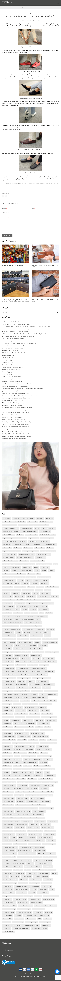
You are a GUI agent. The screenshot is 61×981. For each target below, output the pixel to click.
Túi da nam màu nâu (8, 717)
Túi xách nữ (22, 817)
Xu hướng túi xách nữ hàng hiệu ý (20, 928)
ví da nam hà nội (31, 873)
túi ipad (35, 743)
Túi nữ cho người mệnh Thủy (44, 756)
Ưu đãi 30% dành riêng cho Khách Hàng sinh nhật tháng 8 (15, 426)
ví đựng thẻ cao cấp (43, 892)
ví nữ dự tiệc (6, 925)
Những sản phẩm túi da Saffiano (10, 625)
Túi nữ (17, 756)
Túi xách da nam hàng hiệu (39, 782)
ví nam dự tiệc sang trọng (30, 915)
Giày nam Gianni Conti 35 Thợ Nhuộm (12, 129)
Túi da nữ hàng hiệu (30, 723)
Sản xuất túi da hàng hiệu (9, 642)
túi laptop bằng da (7, 746)
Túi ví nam (39, 772)
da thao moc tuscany (26, 570)
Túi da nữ (5, 720)
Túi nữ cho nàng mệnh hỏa (28, 756)
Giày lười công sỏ (7, 596)
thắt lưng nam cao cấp (22, 668)
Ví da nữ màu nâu (7, 886)
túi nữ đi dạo (27, 765)
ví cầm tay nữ (22, 857)
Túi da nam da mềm (7, 710)
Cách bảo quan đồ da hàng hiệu (10, 531)
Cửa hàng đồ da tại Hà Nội (43, 554)
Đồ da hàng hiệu (30, 577)
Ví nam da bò (38, 905)
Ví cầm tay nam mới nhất (9, 857)
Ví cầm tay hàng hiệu (38, 840)
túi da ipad (17, 704)
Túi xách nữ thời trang (8, 834)
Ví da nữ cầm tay (15, 876)
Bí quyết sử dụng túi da (26, 528)
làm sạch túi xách (29, 616)
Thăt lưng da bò (42, 645)
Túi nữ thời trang (18, 769)
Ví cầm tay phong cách (50, 857)
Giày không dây (26, 593)
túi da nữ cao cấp (16, 720)
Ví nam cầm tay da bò (34, 899)
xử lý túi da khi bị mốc (8, 931)
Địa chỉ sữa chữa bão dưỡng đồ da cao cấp (13, 577)
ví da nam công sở (7, 873)
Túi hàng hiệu (16, 743)
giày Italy (55, 25)
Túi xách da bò (27, 775)
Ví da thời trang (43, 889)
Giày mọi (25, 609)
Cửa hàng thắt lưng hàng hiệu (10, 564)
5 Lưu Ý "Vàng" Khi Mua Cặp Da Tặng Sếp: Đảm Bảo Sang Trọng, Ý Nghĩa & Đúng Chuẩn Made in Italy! (26, 326)
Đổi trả (31, 974)
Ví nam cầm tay (7, 899)
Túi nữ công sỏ (6, 759)
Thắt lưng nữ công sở (42, 681)
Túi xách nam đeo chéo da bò (37, 804)
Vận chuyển (23, 974)
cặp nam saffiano (39, 547)
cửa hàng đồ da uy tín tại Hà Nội (24, 557)
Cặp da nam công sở (8, 538)
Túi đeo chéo (6, 730)
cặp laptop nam (17, 544)
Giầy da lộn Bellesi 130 (7, 364)
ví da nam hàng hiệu (43, 873)
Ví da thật (34, 889)
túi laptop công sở (20, 746)
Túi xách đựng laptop (8, 791)
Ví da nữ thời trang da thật (22, 889)
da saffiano (5, 570)
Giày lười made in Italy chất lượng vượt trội (30, 47)
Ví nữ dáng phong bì (44, 922)
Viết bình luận (5, 218)
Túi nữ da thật (37, 759)
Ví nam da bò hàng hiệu (24, 909)
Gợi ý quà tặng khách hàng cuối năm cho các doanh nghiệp (16, 414)
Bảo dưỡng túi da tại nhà (45, 521)
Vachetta (13, 837)
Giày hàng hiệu (15, 593)
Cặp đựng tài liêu (33, 541)
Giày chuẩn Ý (34, 583)
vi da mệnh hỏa (48, 866)
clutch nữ (17, 551)
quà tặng (18, 632)
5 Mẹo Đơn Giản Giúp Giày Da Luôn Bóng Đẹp (13, 341)
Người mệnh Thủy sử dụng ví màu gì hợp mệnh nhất (14, 438)
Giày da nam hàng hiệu (52, 586)
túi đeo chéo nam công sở (37, 733)
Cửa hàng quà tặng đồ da (38, 560)
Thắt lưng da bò (6, 648)
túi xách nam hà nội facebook (23, 811)
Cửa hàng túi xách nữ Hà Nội (43, 564)
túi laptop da (31, 746)
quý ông (47, 635)
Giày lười (36, 593)
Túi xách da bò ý (37, 775)
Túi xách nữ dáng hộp (8, 824)
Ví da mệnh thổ (6, 870)
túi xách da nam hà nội (24, 782)
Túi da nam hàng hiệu (47, 713)
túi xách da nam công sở (9, 782)
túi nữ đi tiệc (47, 765)
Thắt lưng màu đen (20, 665)
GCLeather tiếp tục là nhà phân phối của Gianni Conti (14, 352)
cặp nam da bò (6, 547)
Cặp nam (27, 544)
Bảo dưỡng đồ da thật (20, 521)
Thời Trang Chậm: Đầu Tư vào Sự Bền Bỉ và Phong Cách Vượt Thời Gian (18, 336)
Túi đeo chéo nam (7, 733)
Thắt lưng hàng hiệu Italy (34, 661)
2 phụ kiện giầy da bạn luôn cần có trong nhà (12, 367)
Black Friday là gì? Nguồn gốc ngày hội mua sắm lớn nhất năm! (16, 398)
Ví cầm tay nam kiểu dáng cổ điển (26, 853)
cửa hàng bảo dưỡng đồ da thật (30, 551)
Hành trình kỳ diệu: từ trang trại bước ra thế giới (13, 348)
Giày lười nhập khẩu (32, 603)
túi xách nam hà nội (8, 811)
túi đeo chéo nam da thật (24, 736)
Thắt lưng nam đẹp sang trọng (10, 674)
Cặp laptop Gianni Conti (7, 357)
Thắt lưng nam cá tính (8, 668)
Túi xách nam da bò (45, 801)
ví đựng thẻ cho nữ (7, 896)
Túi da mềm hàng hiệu (45, 704)
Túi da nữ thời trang (19, 726)
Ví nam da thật (48, 912)
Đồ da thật (20, 580)
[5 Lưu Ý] (15, 283)
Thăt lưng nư (21, 681)
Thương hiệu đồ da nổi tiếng (22, 691)
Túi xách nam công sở (32, 801)
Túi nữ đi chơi (18, 765)
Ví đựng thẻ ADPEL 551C (7, 362)
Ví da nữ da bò (23, 879)
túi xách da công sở (49, 775)
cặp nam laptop (28, 547)
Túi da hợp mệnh (7, 704)
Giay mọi (17, 609)
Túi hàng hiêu (6, 743)
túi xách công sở (7, 775)
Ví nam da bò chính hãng (9, 909)
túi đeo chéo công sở (18, 730)
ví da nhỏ (54, 873)
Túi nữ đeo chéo (7, 765)
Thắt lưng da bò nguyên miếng (10, 652)
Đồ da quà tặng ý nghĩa (8, 580)
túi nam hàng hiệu (7, 756)
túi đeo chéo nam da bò (8, 736)
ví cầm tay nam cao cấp (20, 843)
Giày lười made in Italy (45, 599)
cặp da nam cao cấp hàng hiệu (47, 534)
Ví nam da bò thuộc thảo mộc (24, 912)
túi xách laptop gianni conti (37, 798)
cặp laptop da (6, 544)
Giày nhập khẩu (18, 612)
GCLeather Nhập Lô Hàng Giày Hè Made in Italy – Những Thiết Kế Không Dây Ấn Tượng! (22, 388)
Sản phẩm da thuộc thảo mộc (50, 639)
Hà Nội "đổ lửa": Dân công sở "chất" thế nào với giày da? (15, 331)
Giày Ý (26, 612)
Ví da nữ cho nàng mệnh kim (9, 879)
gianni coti (25, 583)
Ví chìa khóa (6, 860)
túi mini (38, 749)
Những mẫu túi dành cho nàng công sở (31, 619)
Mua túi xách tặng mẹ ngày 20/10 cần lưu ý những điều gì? (15, 412)
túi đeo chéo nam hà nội (9, 739)
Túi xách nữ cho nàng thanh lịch (10, 821)
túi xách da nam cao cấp (45, 778)
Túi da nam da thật (20, 710)
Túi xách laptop (19, 795)
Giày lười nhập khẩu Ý (8, 606)
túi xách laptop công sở (46, 795)
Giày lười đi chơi (42, 596)
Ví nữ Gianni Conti (17, 925)
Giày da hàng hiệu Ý (19, 586)
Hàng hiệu (34, 612)
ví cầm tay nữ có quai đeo (35, 857)
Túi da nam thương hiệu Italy (48, 717)
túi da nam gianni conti (21, 713)
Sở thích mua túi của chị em (25, 642)
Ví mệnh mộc (47, 896)
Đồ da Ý (28, 580)
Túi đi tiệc (43, 739)
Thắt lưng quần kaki (35, 687)
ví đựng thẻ (32, 892)
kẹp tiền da (48, 612)
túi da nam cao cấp (16, 707)
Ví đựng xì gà (19, 896)
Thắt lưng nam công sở (8, 671)
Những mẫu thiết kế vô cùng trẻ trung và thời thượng (30, 149)
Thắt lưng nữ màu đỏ (48, 684)
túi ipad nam (44, 743)
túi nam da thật (6, 752)
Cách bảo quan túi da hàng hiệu (29, 531)
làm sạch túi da (17, 616)
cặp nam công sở (37, 544)
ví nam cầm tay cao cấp (20, 899)
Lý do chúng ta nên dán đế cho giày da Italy (12, 391)
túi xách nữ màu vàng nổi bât (35, 830)
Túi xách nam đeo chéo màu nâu (29, 808)
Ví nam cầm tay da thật (48, 899)
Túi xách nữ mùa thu (50, 830)
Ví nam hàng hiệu (7, 918)
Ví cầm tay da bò (31, 837)
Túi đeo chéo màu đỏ (46, 730)
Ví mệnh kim (38, 896)
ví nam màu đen (18, 918)
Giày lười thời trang (21, 606)
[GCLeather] (7, 2)
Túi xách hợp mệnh (7, 795)
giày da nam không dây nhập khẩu (11, 590)
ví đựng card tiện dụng (8, 892)
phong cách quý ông (28, 629)
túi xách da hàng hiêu (8, 778)
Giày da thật (39, 590)
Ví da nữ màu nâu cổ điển (21, 886)
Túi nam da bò (47, 749)
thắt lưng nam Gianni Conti (27, 674)
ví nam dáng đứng (7, 915)
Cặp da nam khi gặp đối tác (9, 541)
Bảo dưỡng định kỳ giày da (8, 360)
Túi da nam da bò (42, 707)
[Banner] (30, 476)
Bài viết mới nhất (8, 317)
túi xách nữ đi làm (7, 827)
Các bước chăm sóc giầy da (8, 379)
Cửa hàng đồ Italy (24, 560)
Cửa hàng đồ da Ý (40, 557)
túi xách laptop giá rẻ (22, 798)
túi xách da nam (32, 778)
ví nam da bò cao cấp (50, 905)
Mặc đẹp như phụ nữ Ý (42, 616)
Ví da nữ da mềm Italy (35, 879)
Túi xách (47, 772)
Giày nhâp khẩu (7, 612)
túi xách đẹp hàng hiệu (18, 788)
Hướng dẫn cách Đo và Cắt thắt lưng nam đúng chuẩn (14, 402)
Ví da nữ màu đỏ (46, 883)
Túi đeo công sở (33, 739)
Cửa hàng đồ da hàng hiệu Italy (26, 554)
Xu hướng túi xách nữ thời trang (39, 928)
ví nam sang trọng (30, 918)
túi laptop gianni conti (43, 746)
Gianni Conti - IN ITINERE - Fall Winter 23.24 (12, 417)
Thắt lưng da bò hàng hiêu (20, 648)
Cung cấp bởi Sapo (41, 976)
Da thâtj (51, 570)
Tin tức (10, 7)
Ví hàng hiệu (28, 896)
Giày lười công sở (19, 596)
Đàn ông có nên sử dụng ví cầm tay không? (12, 431)
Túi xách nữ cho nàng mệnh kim (36, 817)
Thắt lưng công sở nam (21, 645)
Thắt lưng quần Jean (22, 687)
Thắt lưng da (33, 645)
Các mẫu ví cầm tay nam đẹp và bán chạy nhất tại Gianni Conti (16, 436)
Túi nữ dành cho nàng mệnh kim (10, 762)
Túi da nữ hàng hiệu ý (43, 723)
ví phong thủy (6, 928)
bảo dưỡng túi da (32, 521)
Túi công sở (33, 694)
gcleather (36, 580)
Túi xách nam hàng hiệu (8, 814)
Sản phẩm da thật (36, 639)
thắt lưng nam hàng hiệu (24, 678)
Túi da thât (39, 726)
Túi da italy (25, 704)
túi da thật (47, 726)
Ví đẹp (52, 889)
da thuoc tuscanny (20, 573)
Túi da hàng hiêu (25, 700)
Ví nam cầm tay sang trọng (25, 905)
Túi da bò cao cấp (52, 694)
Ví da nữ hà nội (23, 883)
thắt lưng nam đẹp (49, 671)
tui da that (30, 726)
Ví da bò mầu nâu (48, 860)
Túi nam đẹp (44, 752)
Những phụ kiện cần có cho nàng (32, 622)
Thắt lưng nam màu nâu (8, 681)
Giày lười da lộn (31, 596)
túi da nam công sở (29, 707)
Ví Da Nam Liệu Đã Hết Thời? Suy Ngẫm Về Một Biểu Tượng (16, 324)
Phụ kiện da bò (40, 629)
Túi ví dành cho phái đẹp (27, 772)
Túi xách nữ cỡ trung (26, 821)
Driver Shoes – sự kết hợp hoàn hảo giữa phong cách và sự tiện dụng (18, 383)
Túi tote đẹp (39, 769)
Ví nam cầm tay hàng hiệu (9, 905)
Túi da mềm (34, 704)
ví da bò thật (6, 863)
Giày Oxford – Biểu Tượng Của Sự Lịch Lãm (12, 350)
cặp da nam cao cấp (31, 534)
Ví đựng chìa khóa (22, 892)
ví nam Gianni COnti (44, 915)
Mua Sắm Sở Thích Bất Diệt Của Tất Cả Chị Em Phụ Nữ (14, 419)
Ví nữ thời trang (45, 925)
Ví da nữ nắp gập (35, 886)
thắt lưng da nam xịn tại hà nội (10, 658)
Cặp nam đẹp (17, 547)
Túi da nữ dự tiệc (18, 723)
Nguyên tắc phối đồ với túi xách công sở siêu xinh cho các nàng (16, 422)
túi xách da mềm (20, 778)
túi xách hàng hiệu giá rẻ (46, 791)
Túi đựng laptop (52, 739)
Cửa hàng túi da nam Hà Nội (27, 564)
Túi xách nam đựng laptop (46, 808)
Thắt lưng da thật (25, 658)
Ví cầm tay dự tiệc (26, 840)
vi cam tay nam (50, 840)
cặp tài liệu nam (7, 551)
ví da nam (27, 870)
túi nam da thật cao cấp (19, 752)
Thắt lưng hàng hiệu (20, 661)
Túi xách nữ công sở (39, 821)
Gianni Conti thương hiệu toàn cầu (11, 583)
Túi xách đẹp (6, 788)
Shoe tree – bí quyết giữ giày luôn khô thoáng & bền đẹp (15, 386)
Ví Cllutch (15, 860)
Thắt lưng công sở (7, 645)
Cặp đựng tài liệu (45, 541)
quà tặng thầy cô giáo (36, 635)
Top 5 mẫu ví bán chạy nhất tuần (10, 694)
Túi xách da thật (52, 782)
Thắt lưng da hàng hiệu (52, 652)
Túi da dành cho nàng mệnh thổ (39, 697)
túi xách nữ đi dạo (45, 824)
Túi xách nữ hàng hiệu (47, 827)
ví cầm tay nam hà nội (39, 850)
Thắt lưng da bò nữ (25, 652)
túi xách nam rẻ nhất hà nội (9, 817)
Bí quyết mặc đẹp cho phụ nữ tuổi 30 (39, 525)
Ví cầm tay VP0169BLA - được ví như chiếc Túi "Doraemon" (15, 433)
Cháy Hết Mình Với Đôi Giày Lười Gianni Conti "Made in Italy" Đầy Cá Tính (19, 343)
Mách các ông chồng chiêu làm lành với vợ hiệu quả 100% (15, 424)
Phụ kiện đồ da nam (7, 632)
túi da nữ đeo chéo (50, 720)
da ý (38, 573)
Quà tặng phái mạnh (22, 635)
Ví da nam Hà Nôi (20, 873)
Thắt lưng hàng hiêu (7, 661)
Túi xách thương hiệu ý (50, 834)
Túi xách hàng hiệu (33, 791)
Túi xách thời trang (21, 834)
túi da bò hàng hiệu (7, 697)
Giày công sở (44, 583)
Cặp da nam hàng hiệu (47, 538)
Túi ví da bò (5, 772)
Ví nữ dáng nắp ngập (31, 922)
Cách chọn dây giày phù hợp (8, 372)
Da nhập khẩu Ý (45, 567)
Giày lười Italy (20, 599)
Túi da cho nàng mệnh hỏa (22, 697)
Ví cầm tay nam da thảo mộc (10, 847)
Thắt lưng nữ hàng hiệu (21, 684)
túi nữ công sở (17, 759)
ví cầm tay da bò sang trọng (44, 837)
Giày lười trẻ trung (34, 606)
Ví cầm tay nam (7, 843)
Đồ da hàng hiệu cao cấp (44, 577)
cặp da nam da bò (21, 538)
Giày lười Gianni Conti (8, 599)
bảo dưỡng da (49, 518)
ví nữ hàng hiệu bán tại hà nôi (31, 925)
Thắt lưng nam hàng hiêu (9, 678)
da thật (44, 570)
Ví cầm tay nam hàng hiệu (9, 853)
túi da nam (5, 707)
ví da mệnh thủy (17, 870)
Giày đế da (5, 593)
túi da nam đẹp (45, 710)
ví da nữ (5, 876)
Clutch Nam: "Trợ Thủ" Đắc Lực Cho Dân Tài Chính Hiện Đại (15, 329)
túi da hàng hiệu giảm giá (49, 700)
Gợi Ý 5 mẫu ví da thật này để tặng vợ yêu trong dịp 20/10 (15, 410)
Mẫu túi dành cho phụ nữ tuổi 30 (10, 619)
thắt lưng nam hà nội (42, 674)
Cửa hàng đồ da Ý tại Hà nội (9, 560)
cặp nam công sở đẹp (50, 544)
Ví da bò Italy (37, 860)
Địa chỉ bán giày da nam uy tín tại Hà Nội (31, 16)
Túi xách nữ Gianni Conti (33, 827)
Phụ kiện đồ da (50, 629)
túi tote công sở (29, 769)
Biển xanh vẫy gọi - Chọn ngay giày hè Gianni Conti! (14, 345)
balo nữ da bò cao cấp (28, 518)
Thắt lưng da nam (7, 655)
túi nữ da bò (27, 759)
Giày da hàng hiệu (7, 586)
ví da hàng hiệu (28, 866)
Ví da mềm (38, 866)
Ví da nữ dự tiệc (47, 879)
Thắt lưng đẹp (36, 658)
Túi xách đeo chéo (23, 785)
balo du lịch (16, 518)
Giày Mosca (33, 609)
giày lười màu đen (7, 603)
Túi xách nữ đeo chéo (22, 824)
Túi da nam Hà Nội (34, 713)
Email (33, 208)
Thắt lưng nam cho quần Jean (39, 668)
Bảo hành (38, 974)
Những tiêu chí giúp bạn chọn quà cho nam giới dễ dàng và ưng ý (17, 407)
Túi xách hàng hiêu (21, 791)
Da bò (55, 564)
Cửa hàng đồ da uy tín (8, 557)
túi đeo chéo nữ (22, 739)
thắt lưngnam (47, 687)
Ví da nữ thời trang (7, 889)
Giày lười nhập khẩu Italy (46, 603)
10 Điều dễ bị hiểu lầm (7, 374)
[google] (6, 196)
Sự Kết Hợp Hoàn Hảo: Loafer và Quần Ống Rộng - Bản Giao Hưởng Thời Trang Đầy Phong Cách (24, 333)
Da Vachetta (30, 573)
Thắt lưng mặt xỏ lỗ (7, 665)
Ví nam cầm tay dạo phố (8, 902)
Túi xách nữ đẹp (33, 824)
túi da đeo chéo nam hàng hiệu (10, 700)
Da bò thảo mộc (26, 567)
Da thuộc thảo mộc (7, 573)
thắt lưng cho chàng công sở (50, 642)
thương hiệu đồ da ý (36, 691)
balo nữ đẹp (39, 518)
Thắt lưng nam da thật (36, 671)
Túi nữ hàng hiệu (7, 769)
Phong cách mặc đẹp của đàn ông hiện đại (31, 625)
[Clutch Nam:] (45, 283)
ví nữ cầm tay (48, 918)
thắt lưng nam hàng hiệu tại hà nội (42, 678)
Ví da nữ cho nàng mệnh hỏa (41, 876)
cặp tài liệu (50, 547)
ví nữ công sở (6, 922)
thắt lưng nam (44, 665)
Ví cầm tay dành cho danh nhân (10, 840)
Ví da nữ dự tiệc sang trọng (9, 883)
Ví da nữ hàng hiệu (34, 883)
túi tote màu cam (50, 769)
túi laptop (53, 743)
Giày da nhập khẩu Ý (27, 590)
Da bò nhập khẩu (16, 567)
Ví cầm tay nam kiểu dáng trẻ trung (46, 853)
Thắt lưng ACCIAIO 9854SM (8, 355)
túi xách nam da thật (8, 804)
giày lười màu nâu (20, 603)
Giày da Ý (48, 590)
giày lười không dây (31, 599)
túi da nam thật (20, 717)
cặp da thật (22, 541)
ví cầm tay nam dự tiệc (8, 850)
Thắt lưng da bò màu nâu (35, 648)
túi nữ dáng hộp (47, 759)
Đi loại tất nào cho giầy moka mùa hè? (11, 369)
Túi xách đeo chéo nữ (35, 785)
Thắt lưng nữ (31, 681)
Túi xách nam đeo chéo (22, 804)
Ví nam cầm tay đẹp (22, 902)
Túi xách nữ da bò (52, 821)
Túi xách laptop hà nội (8, 801)
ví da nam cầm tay (38, 870)
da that (36, 570)
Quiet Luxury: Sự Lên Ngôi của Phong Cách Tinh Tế (13, 338)
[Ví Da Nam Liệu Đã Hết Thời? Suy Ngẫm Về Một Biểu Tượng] (45, 254)
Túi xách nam (20, 801)
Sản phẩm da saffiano (23, 639)
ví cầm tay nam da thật (25, 847)
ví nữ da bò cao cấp (18, 922)
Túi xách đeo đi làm (48, 785)
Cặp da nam (20, 534)
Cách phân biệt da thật (8, 534)
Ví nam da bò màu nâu (8, 912)
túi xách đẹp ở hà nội (32, 788)
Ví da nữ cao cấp (27, 876)
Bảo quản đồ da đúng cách (9, 525)
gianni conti (44, 580)
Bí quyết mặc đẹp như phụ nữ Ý (10, 528)
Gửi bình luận (7, 235)
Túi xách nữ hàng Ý (7, 830)
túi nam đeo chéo (33, 752)
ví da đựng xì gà (17, 866)
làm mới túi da (6, 616)
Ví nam (55, 896)
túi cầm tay (24, 694)
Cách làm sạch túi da (45, 531)
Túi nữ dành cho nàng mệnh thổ (29, 762)
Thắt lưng (37, 642)
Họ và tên (4, 208)
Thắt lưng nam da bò (22, 671)
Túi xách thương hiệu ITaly (35, 834)
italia (41, 612)
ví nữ (39, 918)
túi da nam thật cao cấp (33, 717)
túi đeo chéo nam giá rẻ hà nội (40, 736)
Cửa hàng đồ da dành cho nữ (48, 551)
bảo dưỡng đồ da (7, 521)
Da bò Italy (5, 567)
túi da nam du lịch (7, 713)
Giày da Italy (31, 586)
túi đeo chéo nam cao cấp (21, 733)
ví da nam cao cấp (50, 870)
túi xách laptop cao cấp (31, 795)
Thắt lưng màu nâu (32, 665)
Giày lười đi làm (53, 596)
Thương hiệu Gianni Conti (50, 691)
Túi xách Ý (5, 837)
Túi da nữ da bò (39, 720)
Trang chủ (4, 7)
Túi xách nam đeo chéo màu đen (10, 808)
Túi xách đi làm (44, 788)
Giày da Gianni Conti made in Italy (31, 172)
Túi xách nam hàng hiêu (39, 811)
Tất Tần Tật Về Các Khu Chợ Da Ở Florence (13, 265)
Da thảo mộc (15, 570)
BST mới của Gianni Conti (48, 528)
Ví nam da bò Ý (38, 912)
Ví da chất (30, 863)
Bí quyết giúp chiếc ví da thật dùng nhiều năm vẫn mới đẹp (15, 393)
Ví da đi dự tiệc (6, 866)
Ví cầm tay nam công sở (48, 843)
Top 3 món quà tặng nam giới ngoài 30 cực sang (13, 429)
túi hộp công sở (26, 743)
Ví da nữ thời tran (47, 886)
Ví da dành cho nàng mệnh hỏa (43, 863)
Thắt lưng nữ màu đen (35, 684)
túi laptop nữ (17, 749)
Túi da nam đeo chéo (33, 710)
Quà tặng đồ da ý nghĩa (8, 635)
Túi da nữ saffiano (7, 726)
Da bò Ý (36, 567)
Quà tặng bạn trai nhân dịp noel (42, 632)
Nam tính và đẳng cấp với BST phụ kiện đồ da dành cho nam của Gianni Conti (20, 395)
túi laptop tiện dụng (28, 749)
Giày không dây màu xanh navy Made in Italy (12, 381)
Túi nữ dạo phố (43, 762)
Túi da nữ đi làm (7, 723)
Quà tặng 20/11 (27, 632)
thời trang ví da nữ (7, 691)
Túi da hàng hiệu (36, 700)
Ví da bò (29, 860)
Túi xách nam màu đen (23, 814)
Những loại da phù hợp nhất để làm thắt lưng (12, 400)
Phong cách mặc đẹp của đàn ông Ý (11, 629)
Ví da (22, 860)
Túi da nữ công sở (28, 720)
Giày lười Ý (44, 606)
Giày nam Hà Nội (43, 609)
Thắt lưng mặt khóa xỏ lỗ (49, 661)
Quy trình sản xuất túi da (9, 639)
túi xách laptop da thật (8, 798)
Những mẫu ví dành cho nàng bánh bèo (12, 622)
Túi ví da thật (15, 772)
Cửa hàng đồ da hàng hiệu (9, 554)
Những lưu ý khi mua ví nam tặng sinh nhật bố (12, 405)
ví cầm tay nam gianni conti (24, 850)
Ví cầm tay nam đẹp (39, 847)
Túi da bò (42, 694)
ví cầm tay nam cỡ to (34, 843)
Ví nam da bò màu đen (38, 909)
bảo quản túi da (23, 525)
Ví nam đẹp (18, 915)
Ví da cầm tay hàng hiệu (18, 863)
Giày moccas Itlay (7, 609)
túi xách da (17, 775)
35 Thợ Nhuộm (6, 518)
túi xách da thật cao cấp (9, 785)
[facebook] (3, 196)
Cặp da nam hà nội (33, 538)
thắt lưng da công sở (38, 652)
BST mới (37, 528)
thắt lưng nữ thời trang (8, 687)
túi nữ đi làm (37, 765)
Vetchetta (21, 837)
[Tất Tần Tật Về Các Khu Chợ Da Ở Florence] (15, 254)
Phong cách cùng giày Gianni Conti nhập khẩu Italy (30, 98)
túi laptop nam (6, 749)
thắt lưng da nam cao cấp (21, 655)
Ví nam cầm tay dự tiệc (36, 902)
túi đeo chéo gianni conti (32, 730)
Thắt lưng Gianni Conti (48, 658)
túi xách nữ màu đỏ (20, 830)
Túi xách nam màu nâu (37, 814)
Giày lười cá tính (45, 593)
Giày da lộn (40, 586)
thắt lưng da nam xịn (36, 655)
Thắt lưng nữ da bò (7, 684)
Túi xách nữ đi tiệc (20, 827)
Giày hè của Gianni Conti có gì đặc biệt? (11, 376)
